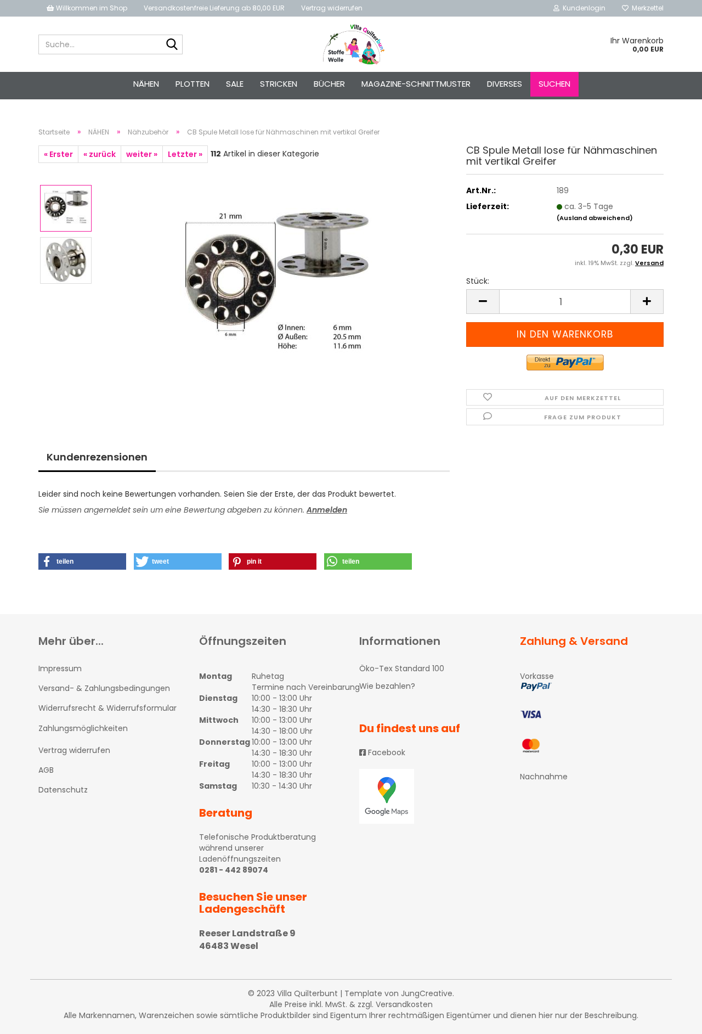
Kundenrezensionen (97, 457)
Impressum (60, 668)
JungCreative (426, 993)
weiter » (141, 154)
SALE (235, 83)
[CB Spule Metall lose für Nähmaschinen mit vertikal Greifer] (276, 285)
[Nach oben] (671, 1017)
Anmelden (327, 509)
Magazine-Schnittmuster (416, 83)
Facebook (385, 752)
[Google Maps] (431, 796)
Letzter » (185, 154)
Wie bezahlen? (387, 686)
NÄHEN (146, 83)
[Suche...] (172, 45)
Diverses (504, 83)
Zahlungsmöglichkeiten (83, 728)
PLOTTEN (193, 83)
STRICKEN (278, 83)
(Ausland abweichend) (595, 217)
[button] (82, 561)
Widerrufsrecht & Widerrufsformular (107, 708)
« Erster (58, 154)
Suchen (554, 83)
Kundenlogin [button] (582, 8)
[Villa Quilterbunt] (351, 44)
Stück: (477, 281)
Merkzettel (646, 8)
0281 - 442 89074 (233, 869)
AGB (46, 770)
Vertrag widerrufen (332, 8)
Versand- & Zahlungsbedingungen (104, 688)
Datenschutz (63, 789)
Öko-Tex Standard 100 (401, 668)
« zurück (99, 154)
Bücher (329, 83)
